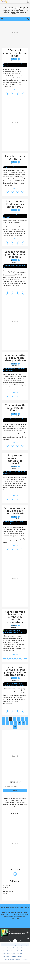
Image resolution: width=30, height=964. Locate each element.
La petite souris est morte (15, 157)
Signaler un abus (4, 914)
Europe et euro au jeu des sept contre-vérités (15, 511)
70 (23, 723)
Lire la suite (15, 90)
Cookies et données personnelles (18, 916)
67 (11, 723)
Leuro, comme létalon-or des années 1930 (15, 204)
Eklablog (26, 907)
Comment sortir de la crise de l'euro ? (15, 408)
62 (18, 719)
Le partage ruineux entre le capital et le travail (15, 459)
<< (3, 719)
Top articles (19, 912)
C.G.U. (11, 914)
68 (15, 723)
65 (3, 723)
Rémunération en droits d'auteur (21, 914)
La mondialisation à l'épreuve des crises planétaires (15, 358)
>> (15, 726)
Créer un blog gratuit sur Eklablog (9, 912)
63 (22, 719)
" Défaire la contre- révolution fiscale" (15, 53)
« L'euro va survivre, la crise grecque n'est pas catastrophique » (15, 671)
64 (26, 719)
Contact (25, 912)
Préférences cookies (15, 918)
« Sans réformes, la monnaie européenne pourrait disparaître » (15, 617)
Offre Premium (7, 916)
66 (7, 723)
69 (19, 723)
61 (14, 719)
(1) (7, 885)
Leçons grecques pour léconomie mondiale (15, 254)
